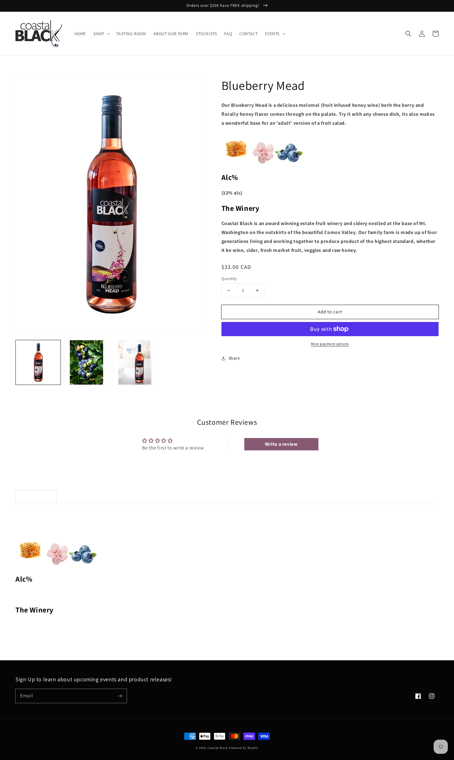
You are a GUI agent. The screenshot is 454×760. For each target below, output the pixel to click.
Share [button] (234, 358)
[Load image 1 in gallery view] (38, 362)
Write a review (281, 444)
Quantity (229, 278)
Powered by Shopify (244, 748)
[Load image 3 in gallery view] (135, 362)
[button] (101, 33)
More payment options (330, 343)
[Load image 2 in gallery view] (86, 362)
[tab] (36, 497)
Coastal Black (218, 748)
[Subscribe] (120, 696)
